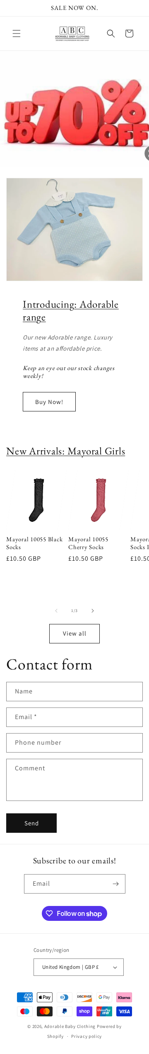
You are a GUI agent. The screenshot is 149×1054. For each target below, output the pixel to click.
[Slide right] (93, 611)
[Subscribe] (116, 884)
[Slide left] (56, 611)
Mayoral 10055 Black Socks (34, 543)
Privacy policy (86, 1036)
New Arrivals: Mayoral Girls (65, 450)
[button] (16, 33)
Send (31, 823)
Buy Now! (49, 402)
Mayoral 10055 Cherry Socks (88, 543)
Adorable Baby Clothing (70, 1026)
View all (75, 633)
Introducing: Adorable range (71, 310)
